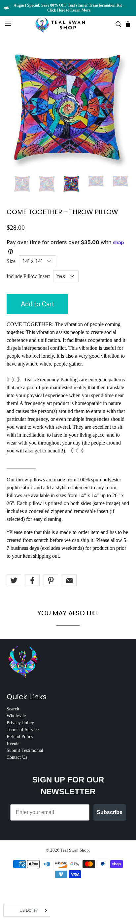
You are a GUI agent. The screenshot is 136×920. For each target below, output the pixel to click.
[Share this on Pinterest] (51, 580)
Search (13, 708)
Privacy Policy (20, 722)
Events (13, 743)
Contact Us (17, 757)
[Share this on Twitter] (14, 580)
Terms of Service (23, 729)
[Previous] (17, 107)
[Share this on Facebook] (32, 580)
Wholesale (16, 715)
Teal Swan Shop (74, 850)
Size (11, 261)
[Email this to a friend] (69, 580)
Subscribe (109, 812)
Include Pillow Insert (28, 276)
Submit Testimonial (25, 750)
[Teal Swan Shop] (68, 24)
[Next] (119, 107)
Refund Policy (20, 736)
